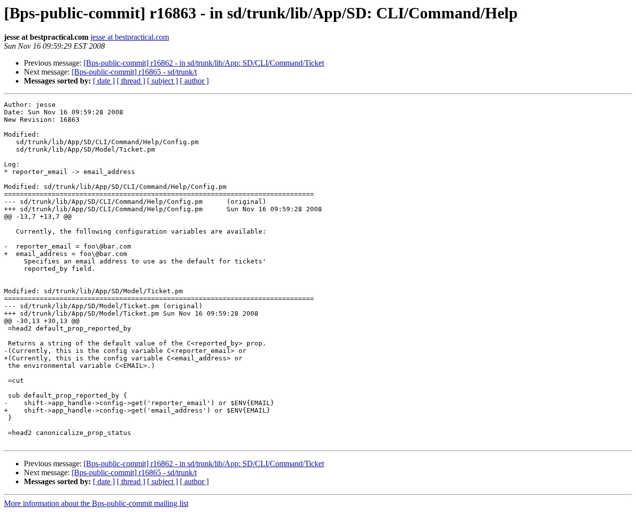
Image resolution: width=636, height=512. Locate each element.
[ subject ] (162, 81)
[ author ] (194, 81)
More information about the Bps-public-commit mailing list (96, 503)
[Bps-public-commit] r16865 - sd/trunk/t (134, 72)
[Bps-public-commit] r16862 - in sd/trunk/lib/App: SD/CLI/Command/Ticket (203, 63)
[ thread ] (131, 81)
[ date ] (104, 81)
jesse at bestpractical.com (129, 37)
